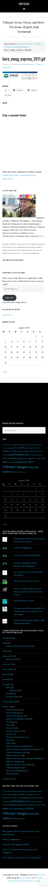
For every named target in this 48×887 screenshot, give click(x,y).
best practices (19, 445)
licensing (24, 451)
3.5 (3, 445)
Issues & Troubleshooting (17, 719)
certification (33, 445)
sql (41, 455)
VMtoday (24, 4)
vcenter (38, 458)
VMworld (10, 773)
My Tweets (7, 315)
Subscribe (9, 298)
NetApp (9, 693)
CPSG (4, 651)
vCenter (9, 734)
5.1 (6, 444)
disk (18, 448)
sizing (37, 455)
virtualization (20, 462)
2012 (8, 445)
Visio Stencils (12, 659)
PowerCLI (10, 728)
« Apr (4, 371)
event (35, 448)
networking (6, 455)
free (39, 448)
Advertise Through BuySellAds (27, 555)
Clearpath (6, 638)
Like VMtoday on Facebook (12, 260)
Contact (42, 875)
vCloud (9, 740)
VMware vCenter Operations (19, 764)
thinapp (4, 458)
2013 (12, 445)
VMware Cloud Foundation (18, 746)
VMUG (30, 462)
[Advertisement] (19, 402)
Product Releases (13, 731)
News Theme (26, 878)
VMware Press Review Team (26, 581)
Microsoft (6, 664)
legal (21, 253)
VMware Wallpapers (23, 547)
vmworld (33, 467)
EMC (8, 687)
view (5, 461)
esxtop (30, 448)
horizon (5, 451)
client (40, 445)
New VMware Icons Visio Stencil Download (21, 857)
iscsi (18, 451)
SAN (27, 455)
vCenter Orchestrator (16, 737)
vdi (43, 458)
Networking (7, 669)
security (32, 455)
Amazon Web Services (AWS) (18, 646)
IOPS (14, 451)
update (25, 458)
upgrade (31, 458)
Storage (6, 684)
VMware (6, 706)
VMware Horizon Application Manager (23, 749)
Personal (6, 674)
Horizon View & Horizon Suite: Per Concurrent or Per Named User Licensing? (29, 611)
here (42, 236)
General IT (7, 656)
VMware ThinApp (13, 761)
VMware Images (15, 467)
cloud (4, 448)
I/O (10, 451)
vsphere (7, 471)
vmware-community (15, 770)
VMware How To (13, 755)
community (10, 448)
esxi (26, 448)
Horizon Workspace (15, 716)
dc (16, 447)
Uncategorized (9, 701)
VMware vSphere (13, 767)
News (8, 725)
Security (6, 679)
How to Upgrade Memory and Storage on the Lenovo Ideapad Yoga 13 (28, 591)
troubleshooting (15, 458)
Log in (37, 881)
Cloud (5, 643)
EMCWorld (14, 690)
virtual (10, 462)
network (39, 451)
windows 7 (22, 472)
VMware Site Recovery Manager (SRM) (23, 758)
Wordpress (7, 779)
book (26, 445)
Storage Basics (12, 696)
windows (15, 472)
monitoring (32, 451)
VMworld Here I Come (24, 600)
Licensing (10, 722)
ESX (22, 447)
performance (17, 454)
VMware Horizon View (16, 752)
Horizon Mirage (13, 713)
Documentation (13, 709)
